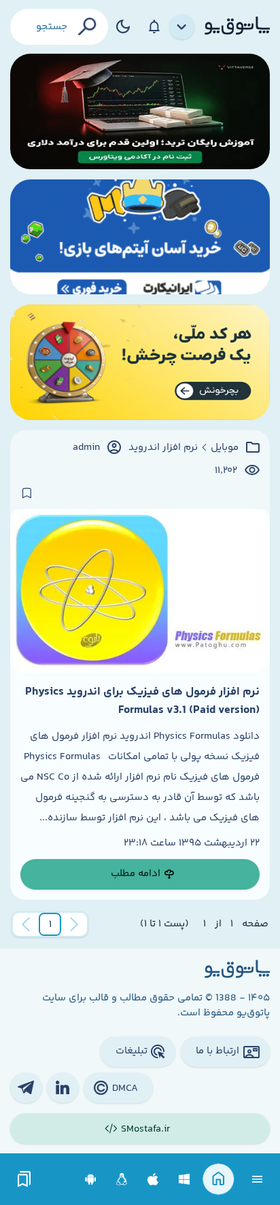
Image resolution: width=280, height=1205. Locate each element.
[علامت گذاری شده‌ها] (24, 1179)
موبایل (225, 447)
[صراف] (140, 362)
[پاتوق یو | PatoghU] (237, 26)
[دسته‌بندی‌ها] (182, 27)
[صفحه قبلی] (74, 924)
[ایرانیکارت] (140, 237)
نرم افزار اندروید (163, 447)
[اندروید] (90, 1179)
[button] (50, 924)
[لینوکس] (122, 1179)
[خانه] (218, 1179)
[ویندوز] (184, 1179)
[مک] (153, 1179)
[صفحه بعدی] (26, 924)
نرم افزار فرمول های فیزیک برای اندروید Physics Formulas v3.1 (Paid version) (142, 700)
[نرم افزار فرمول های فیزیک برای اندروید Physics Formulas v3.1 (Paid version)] (140, 591)
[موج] (140, 111)
